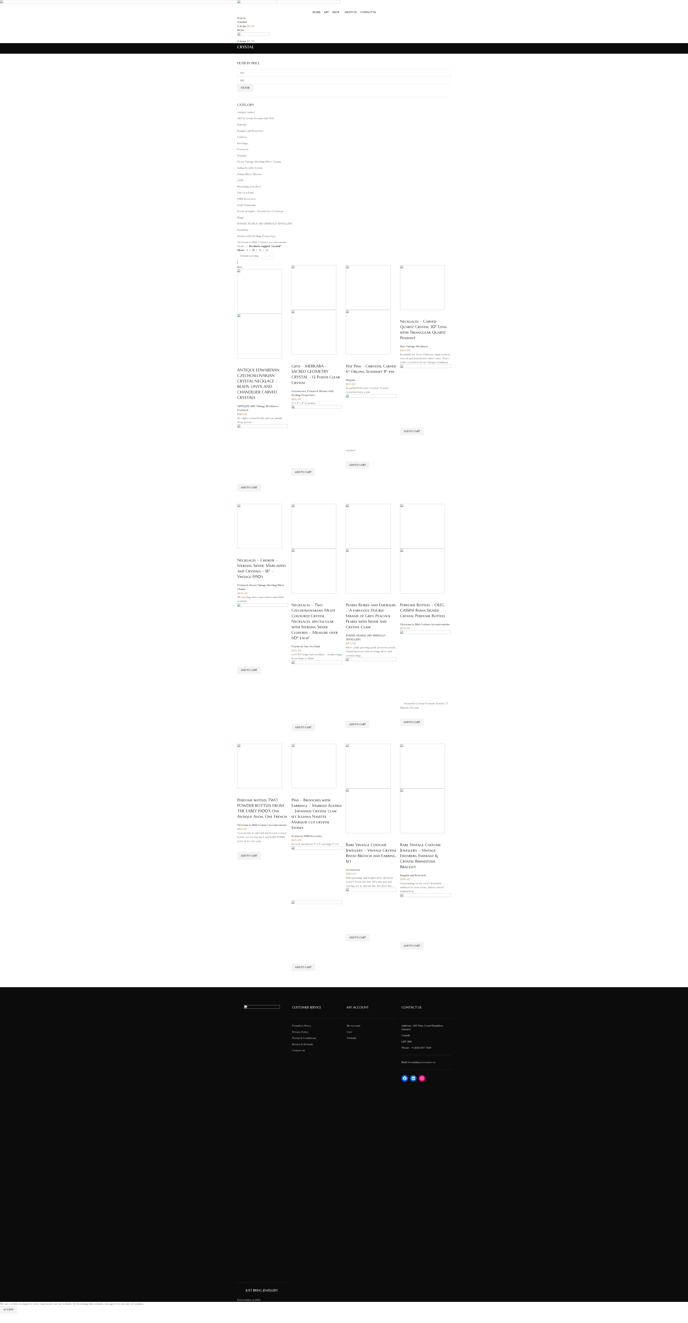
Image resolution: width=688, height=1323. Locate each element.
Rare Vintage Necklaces (414, 346)
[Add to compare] (241, 363)
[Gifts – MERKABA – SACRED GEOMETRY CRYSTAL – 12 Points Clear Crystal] (314, 287)
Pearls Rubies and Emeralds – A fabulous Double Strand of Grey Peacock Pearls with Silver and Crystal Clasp (371, 616)
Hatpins (350, 380)
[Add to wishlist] (241, 479)
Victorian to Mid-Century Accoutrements (425, 624)
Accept (9, 1309)
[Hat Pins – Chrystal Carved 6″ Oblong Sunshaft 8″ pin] (368, 287)
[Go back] (232, 48)
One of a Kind (312, 646)
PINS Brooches (313, 836)
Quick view (241, 495)
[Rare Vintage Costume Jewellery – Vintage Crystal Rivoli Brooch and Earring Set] (368, 765)
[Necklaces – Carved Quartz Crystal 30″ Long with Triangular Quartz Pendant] (422, 287)
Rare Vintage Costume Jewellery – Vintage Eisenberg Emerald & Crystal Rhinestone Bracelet (420, 855)
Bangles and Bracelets (413, 875)
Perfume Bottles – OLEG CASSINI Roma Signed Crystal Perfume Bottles (422, 610)
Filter (245, 87)
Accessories (299, 391)
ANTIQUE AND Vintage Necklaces (257, 406)
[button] (249, 487)
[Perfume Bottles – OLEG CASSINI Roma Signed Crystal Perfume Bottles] (422, 526)
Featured (242, 410)
